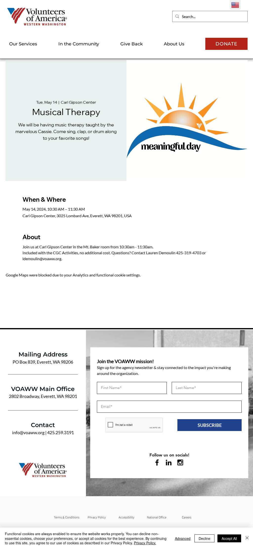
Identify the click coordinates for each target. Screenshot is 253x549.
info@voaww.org (28, 432)
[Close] (247, 538)
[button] (30, 44)
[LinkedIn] (169, 462)
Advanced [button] (182, 538)
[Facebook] (157, 462)
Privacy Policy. (145, 542)
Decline (204, 538)
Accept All (229, 538)
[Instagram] (180, 462)
